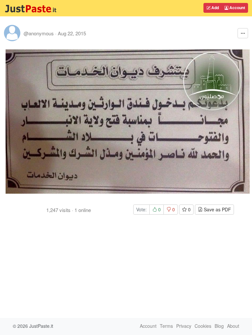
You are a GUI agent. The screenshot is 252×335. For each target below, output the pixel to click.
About (233, 326)
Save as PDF (216, 209)
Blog (219, 326)
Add (214, 7)
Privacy (183, 326)
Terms (166, 326)
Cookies (203, 326)
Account (236, 7)
